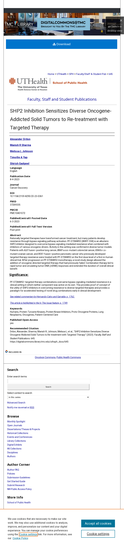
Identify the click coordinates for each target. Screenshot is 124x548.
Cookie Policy (20, 538)
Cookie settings (28, 534)
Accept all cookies (98, 523)
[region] (62, 528)
